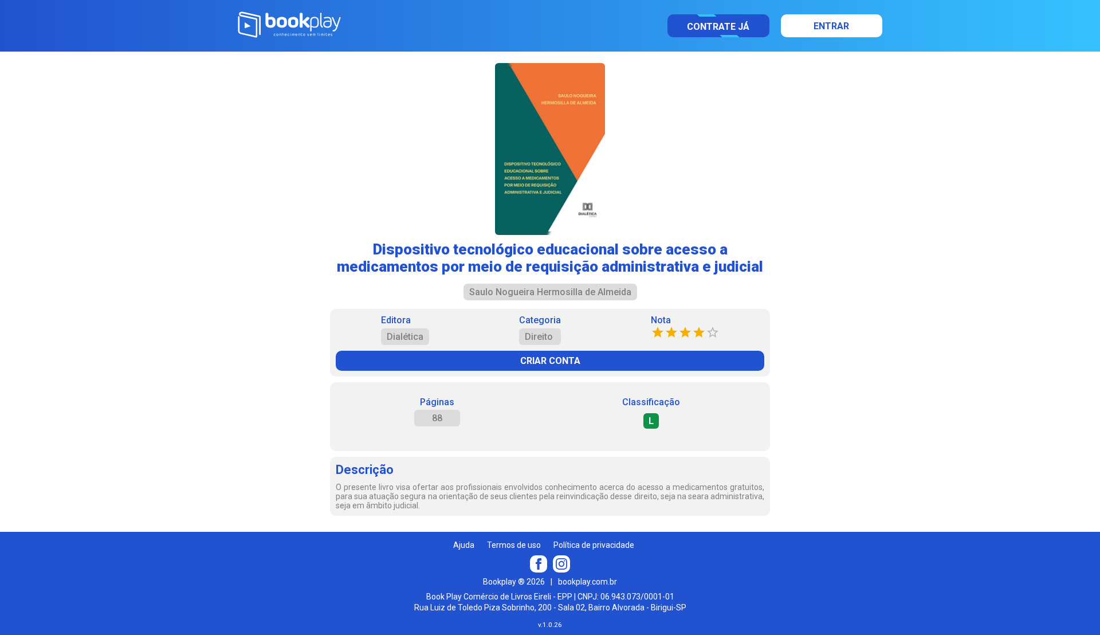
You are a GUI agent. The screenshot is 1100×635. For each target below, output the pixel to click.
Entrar (831, 26)
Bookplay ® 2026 (514, 581)
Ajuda (463, 545)
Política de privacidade (593, 545)
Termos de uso (514, 545)
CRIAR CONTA (550, 360)
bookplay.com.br (587, 581)
